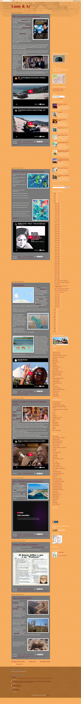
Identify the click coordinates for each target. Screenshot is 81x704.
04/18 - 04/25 (57, 266)
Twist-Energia (55, 502)
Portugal (46, 143)
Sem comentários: (29, 141)
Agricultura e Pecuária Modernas (58, 357)
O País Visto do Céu (56, 379)
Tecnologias (41, 535)
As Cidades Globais (56, 403)
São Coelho (61, 552)
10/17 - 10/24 (57, 221)
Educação (25, 590)
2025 (55, 194)
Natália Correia (16, 218)
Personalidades (40, 590)
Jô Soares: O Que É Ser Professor (25, 544)
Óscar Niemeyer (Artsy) (57, 483)
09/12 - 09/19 (57, 229)
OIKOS (54, 420)
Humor (28, 590)
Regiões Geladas (56, 496)
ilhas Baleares (22, 483)
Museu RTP (55, 476)
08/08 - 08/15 (57, 238)
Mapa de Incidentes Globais (58, 371)
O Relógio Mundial (56, 381)
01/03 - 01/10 (57, 306)
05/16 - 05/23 (57, 259)
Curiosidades (27, 392)
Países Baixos (43, 289)
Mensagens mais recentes (18, 661)
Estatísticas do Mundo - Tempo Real (59, 447)
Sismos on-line (55, 392)
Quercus (54, 427)
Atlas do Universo (56, 362)
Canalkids (54, 363)
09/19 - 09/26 (57, 228)
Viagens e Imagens (56, 504)
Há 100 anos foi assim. (16, 686)
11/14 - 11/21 (57, 214)
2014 (55, 319)
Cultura (27, 143)
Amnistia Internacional (57, 401)
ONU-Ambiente (55, 422)
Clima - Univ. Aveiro (56, 444)
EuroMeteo (55, 449)
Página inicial (32, 661)
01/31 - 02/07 (57, 299)
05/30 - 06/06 (57, 256)
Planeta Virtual (55, 386)
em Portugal (28, 25)
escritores (22, 258)
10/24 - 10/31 (57, 219)
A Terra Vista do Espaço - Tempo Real (60, 355)
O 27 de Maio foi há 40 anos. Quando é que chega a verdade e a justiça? (63, 159)
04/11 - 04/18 (57, 268)
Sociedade (15, 144)
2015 (55, 317)
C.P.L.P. (54, 412)
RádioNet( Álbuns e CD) (57, 494)
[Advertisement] (30, 157)
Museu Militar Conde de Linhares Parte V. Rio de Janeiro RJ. (22, 682)
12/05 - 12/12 (57, 208)
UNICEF (54, 428)
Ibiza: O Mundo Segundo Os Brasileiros (28, 481)
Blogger (47, 695)
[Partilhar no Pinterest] (42, 141)
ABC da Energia (55, 436)
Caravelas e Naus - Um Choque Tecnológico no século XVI (63, 151)
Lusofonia (40, 143)
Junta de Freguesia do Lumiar (58, 90)
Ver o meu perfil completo (62, 555)
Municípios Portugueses (57, 374)
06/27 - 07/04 (57, 249)
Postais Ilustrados (56, 492)
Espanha (30, 535)
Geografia (31, 392)
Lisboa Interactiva (56, 370)
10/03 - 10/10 (57, 224)
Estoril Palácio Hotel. (27, 27)
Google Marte (55, 457)
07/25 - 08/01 (57, 242)
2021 (55, 202)
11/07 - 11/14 (57, 215)
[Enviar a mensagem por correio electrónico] (35, 141)
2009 (55, 328)
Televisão (46, 535)
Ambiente (19, 392)
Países (43, 143)
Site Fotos (54, 500)
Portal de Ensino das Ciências (58, 489)
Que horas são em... (56, 391)
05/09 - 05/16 (57, 261)
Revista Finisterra (56, 497)
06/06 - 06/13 (57, 254)
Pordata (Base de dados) (57, 487)
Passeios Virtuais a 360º (57, 383)
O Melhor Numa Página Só (57, 479)
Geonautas (36, 392)
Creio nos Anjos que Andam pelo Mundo (28, 171)
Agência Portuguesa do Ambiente (59, 437)
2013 (55, 321)
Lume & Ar (20, 6)
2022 (55, 200)
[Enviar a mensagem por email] (37, 141)
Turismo (22, 394)
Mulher (34, 258)
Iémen (18, 606)
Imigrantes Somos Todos (57, 417)
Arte (21, 143)
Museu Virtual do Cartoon (57, 478)
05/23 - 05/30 (57, 258)
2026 (55, 193)
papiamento (38, 304)
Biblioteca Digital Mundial (57, 442)
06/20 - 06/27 (57, 251)
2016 (55, 316)
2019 (55, 310)
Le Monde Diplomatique (57, 471)
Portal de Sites (55, 491)
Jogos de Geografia (56, 463)
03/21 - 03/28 (57, 273)
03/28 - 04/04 (57, 272)
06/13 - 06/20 (57, 252)
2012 (55, 323)
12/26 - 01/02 (57, 203)
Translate (61, 98)
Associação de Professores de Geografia (60, 409)
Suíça (18, 144)
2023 (55, 198)
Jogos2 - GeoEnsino (56, 465)
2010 (55, 326)
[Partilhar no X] (39, 141)
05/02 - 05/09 (57, 263)
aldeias (24, 608)
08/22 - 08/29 (57, 235)
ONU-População (55, 423)
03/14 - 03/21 (57, 275)
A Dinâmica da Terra (56, 352)
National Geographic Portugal (58, 378)
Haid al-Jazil (15, 602)
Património (15, 657)
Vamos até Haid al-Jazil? (22, 598)
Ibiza (14, 483)
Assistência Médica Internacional (59, 405)
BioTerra (14, 677)
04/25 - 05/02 (57, 265)
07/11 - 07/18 (57, 245)
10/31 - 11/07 (57, 217)
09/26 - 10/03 (57, 226)
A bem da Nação (15, 689)
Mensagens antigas (45, 661)
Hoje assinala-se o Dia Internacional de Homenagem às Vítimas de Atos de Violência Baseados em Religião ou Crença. (33, 678)
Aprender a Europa (56, 439)
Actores (18, 143)
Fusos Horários (55, 368)
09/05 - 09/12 (57, 231)
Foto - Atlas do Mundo (57, 452)
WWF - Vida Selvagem (57, 430)
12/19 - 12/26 (57, 205)
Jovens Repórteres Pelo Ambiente (59, 468)
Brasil (19, 535)
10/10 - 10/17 (57, 222)
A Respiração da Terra (57, 353)
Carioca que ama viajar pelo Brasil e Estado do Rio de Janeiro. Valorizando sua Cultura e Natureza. (31, 681)
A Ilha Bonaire (18, 285)
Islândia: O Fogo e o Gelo (62, 135)
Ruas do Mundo (55, 499)
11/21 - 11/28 (57, 212)
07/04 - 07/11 (57, 247)
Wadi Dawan (16, 633)
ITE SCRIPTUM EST (15, 690)
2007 (55, 331)
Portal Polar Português (57, 387)
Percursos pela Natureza (57, 484)
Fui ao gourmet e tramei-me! (63, 168)
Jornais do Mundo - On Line (58, 466)
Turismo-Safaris (55, 394)
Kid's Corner (55, 470)
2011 (55, 324)
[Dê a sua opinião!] (38, 141)
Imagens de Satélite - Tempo (58, 458)
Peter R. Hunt (25, 20)
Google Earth (55, 455)
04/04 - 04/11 (57, 270)
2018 (55, 312)
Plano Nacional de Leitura (57, 486)
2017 (55, 314)
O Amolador (60, 112)
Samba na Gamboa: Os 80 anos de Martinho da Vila (61, 286)
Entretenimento (35, 143)
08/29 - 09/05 (57, 233)
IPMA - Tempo (55, 462)
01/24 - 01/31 (57, 301)
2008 (55, 330)
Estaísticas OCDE (56, 445)
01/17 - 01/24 (57, 303)
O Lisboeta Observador (16, 685)
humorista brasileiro (36, 547)
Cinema (24, 143)
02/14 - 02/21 (57, 296)
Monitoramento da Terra (57, 373)
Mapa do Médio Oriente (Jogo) (58, 473)
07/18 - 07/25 (57, 243)
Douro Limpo (55, 365)
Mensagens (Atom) (19, 664)
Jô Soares (42, 547)
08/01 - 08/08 (57, 240)
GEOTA (54, 414)
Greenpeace (55, 415)
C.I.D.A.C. (54, 410)
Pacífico (14, 394)
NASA (54, 376)
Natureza (45, 392)
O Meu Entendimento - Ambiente (58, 481)
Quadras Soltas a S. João (62, 127)
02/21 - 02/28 (57, 294)
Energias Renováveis (56, 366)
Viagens (25, 394)
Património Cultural (56, 425)
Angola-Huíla (55, 358)
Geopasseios (40, 392)
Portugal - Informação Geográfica (59, 389)
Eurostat (54, 450)
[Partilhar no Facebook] (41, 141)
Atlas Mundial (55, 360)
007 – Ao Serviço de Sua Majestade (26, 16)
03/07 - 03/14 (57, 277)
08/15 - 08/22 (57, 236)
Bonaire (39, 287)
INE (53, 460)
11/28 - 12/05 (57, 210)
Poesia (40, 258)
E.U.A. (30, 143)
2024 (55, 196)
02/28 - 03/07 (57, 279)
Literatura (26, 258)
